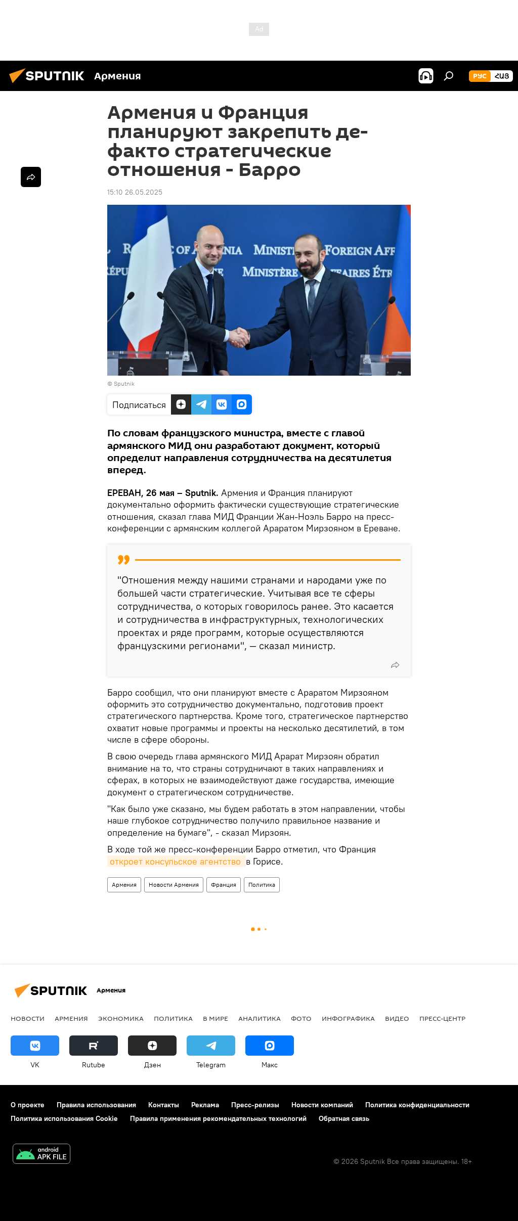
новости (28, 1018)
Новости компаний (322, 1104)
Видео (397, 1018)
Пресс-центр (442, 1018)
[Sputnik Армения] (49, 84)
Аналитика (259, 1018)
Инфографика (348, 1018)
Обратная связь (344, 1118)
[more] (395, 665)
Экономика (121, 1018)
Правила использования (96, 1104)
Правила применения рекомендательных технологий (218, 1118)
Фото (301, 1018)
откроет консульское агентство (176, 861)
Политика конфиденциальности (417, 1104)
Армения (124, 884)
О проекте (28, 1104)
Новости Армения (174, 884)
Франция (223, 884)
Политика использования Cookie (64, 1118)
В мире (215, 1018)
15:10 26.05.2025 (134, 192)
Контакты (163, 1104)
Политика (261, 884)
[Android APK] (41, 1155)
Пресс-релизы (255, 1104)
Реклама (205, 1104)
